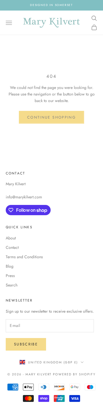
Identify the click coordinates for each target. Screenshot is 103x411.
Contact (12, 247)
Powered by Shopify (74, 374)
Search (11, 285)
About (11, 238)
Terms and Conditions (24, 257)
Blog (9, 266)
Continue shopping (51, 117)
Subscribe (26, 344)
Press (10, 275)
